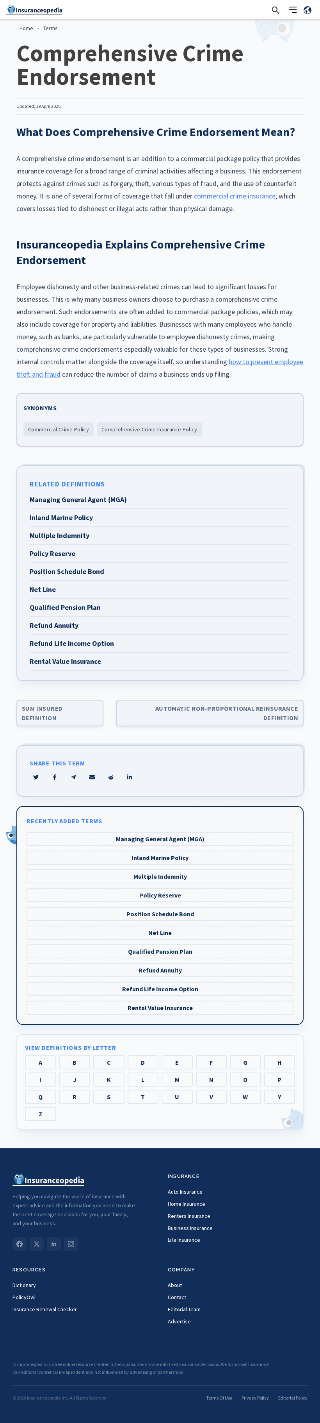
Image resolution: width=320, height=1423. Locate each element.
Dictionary (24, 1285)
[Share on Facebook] (54, 777)
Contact (177, 1297)
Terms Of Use (219, 1398)
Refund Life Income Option (160, 989)
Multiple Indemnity (160, 876)
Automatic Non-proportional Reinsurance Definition (226, 713)
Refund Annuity (160, 970)
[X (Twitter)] (37, 1244)
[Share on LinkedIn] (129, 777)
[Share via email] (92, 777)
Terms (50, 28)
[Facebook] (19, 1244)
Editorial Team (184, 1309)
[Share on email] (111, 777)
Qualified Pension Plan (160, 951)
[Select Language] (307, 10)
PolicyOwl (24, 1297)
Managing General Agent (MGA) (160, 839)
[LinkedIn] (54, 1244)
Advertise (179, 1321)
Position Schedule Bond (160, 914)
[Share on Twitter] (36, 777)
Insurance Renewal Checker (44, 1309)
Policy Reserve (160, 895)
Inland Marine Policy (160, 858)
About (175, 1285)
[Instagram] (71, 1244)
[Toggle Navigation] (292, 10)
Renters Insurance (189, 1215)
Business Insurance (190, 1228)
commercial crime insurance (235, 195)
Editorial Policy (293, 1398)
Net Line (160, 933)
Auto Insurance (185, 1191)
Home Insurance (186, 1203)
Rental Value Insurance (160, 1008)
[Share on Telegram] (73, 777)
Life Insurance (184, 1239)
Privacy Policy (255, 1398)
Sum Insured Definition (42, 713)
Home (26, 28)
